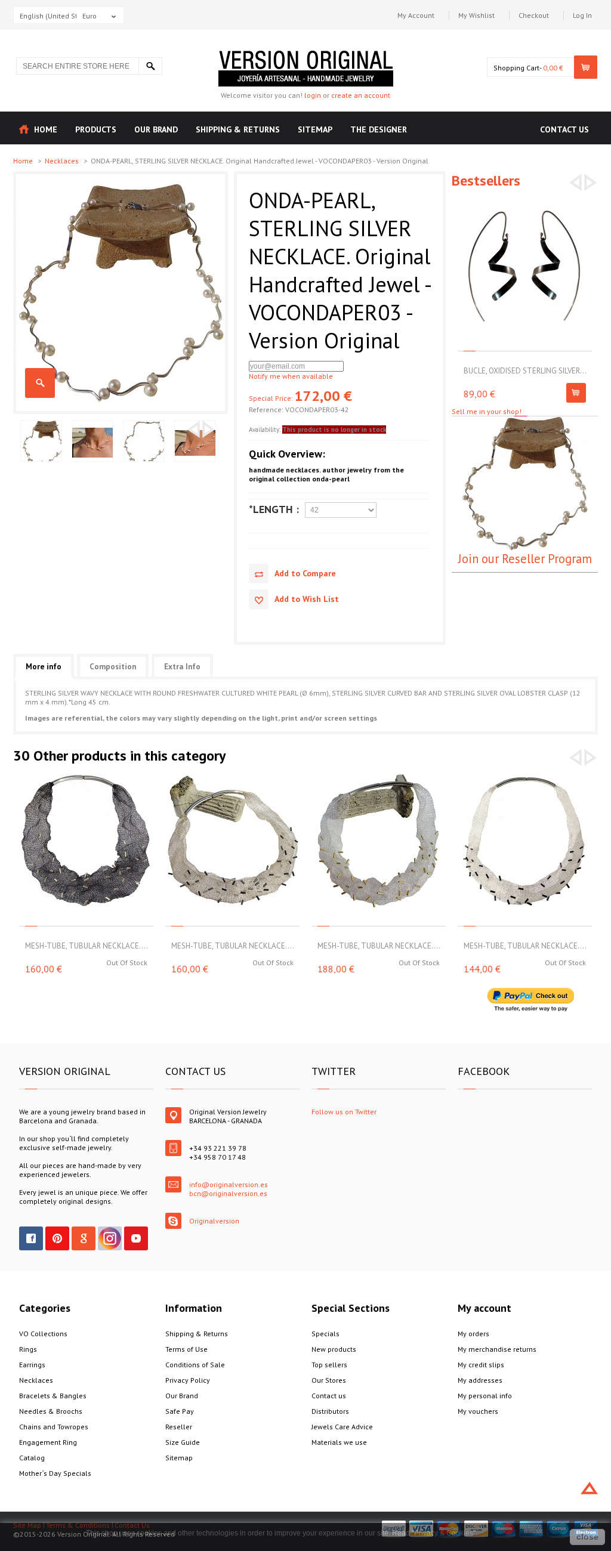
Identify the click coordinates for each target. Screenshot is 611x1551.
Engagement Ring (48, 1442)
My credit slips (481, 1364)
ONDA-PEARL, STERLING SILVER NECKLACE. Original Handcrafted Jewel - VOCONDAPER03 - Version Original (40, 383)
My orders (473, 1333)
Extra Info (182, 667)
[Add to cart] (576, 393)
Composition (113, 667)
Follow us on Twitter (344, 1111)
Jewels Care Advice (342, 1426)
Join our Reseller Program (525, 559)
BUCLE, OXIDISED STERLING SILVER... (525, 371)
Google (83, 1238)
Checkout (534, 15)
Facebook (31, 1238)
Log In (582, 15)
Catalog (32, 1457)
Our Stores (328, 1380)
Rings (28, 1349)
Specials (325, 1333)
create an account (360, 95)
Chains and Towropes (53, 1426)
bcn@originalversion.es (228, 1193)
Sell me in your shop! (486, 411)
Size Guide (182, 1442)
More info (43, 667)
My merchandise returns (497, 1349)
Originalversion (214, 1220)
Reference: (267, 409)
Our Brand (181, 1395)
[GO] (150, 66)
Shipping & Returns (196, 1333)
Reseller (178, 1426)
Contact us (328, 1395)
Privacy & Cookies (443, 1533)
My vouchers (478, 1411)
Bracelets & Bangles (53, 1395)
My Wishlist (476, 15)
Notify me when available (291, 376)
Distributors (330, 1411)
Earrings (32, 1364)
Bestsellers (486, 180)
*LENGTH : (274, 509)
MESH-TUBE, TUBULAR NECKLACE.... (86, 946)
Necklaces (63, 160)
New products (333, 1349)
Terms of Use (186, 1349)
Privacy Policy (187, 1380)
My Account (415, 15)
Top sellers (329, 1364)
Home (24, 160)
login (312, 95)
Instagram (110, 1238)
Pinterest (57, 1238)
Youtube (136, 1238)
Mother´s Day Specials (55, 1473)
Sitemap (179, 1457)
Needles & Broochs (50, 1411)
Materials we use (339, 1442)
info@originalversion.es (228, 1184)
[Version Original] (305, 55)
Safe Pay (179, 1411)
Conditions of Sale (195, 1364)
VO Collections (43, 1333)
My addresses (480, 1380)
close (587, 1536)
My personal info (485, 1395)
